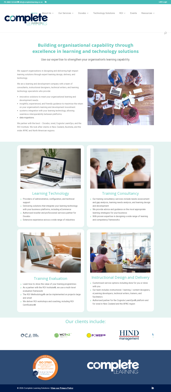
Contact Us (37, 23)
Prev (20, 336)
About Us (46, 13)
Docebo (82, 13)
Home (34, 13)
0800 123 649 (12, 2)
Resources (146, 13)
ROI (121, 13)
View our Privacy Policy (62, 388)
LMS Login (163, 2)
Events (133, 13)
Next (150, 336)
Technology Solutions (104, 13)
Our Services (64, 13)
